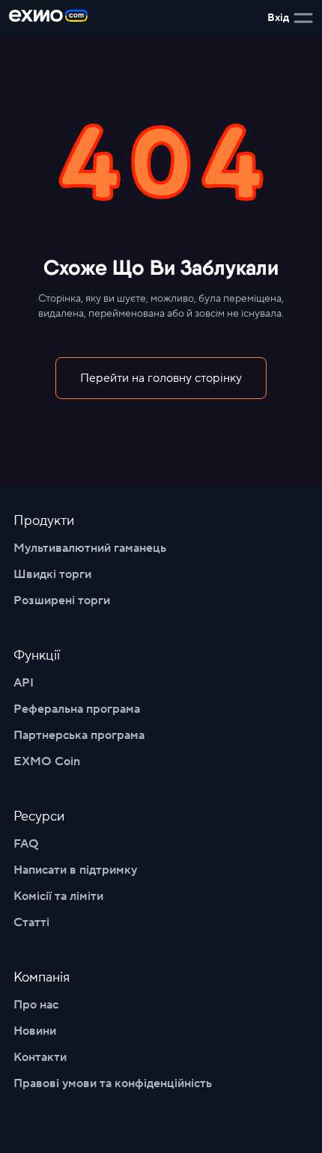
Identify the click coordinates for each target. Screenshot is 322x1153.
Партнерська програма (79, 735)
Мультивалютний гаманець (89, 548)
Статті (31, 922)
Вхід (278, 18)
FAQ (26, 843)
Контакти (40, 1057)
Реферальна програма (76, 709)
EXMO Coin (46, 761)
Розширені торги (61, 600)
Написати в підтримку (75, 870)
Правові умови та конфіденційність (112, 1083)
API (23, 682)
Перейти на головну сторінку (161, 378)
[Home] (48, 18)
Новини (34, 1030)
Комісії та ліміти (58, 896)
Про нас (35, 1004)
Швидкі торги (52, 574)
